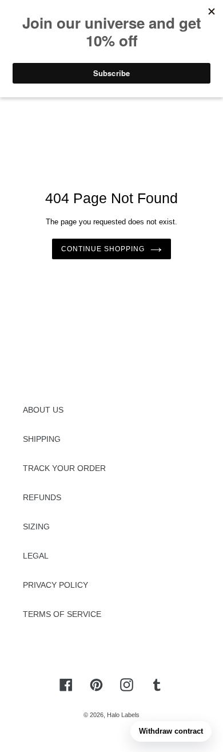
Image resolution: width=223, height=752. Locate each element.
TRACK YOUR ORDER (64, 468)
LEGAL (36, 555)
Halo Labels (123, 714)
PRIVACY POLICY (55, 584)
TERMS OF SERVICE (62, 614)
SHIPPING (42, 439)
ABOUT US (43, 409)
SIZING (36, 526)
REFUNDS (42, 497)
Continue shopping (102, 249)
